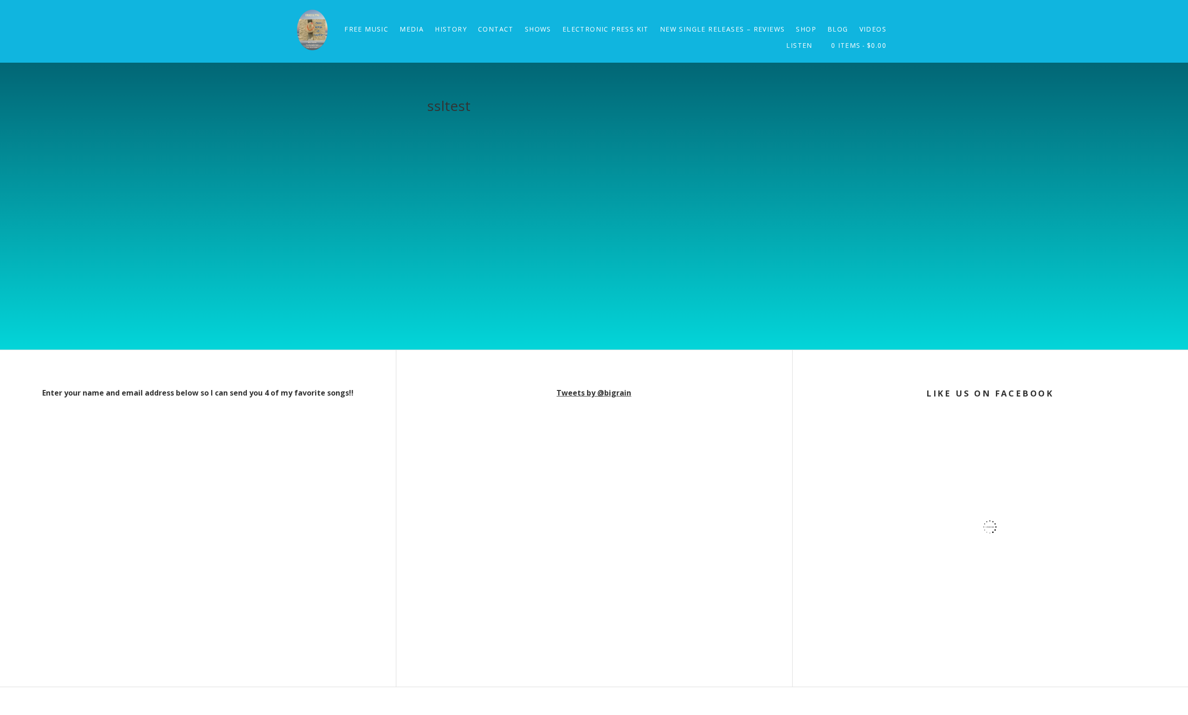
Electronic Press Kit (605, 29)
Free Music (366, 29)
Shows (538, 29)
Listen (799, 45)
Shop (806, 29)
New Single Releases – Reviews (722, 29)
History (451, 29)
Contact (496, 29)
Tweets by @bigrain (593, 393)
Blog (837, 29)
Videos (872, 29)
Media (412, 29)
